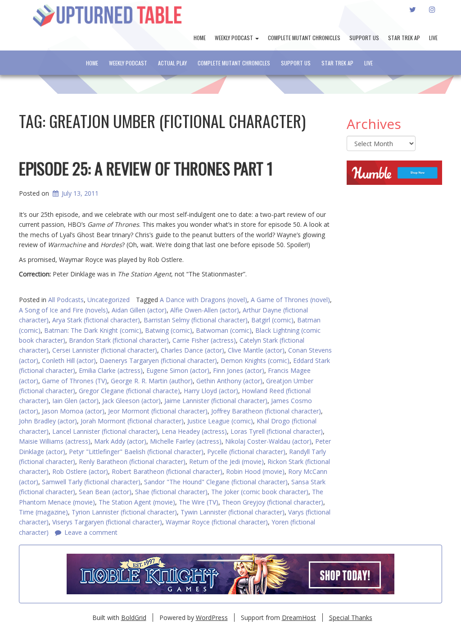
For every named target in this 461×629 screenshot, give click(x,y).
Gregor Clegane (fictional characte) (129, 390)
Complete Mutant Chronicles (304, 37)
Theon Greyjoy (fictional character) (272, 502)
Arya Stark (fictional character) (96, 320)
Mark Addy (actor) (120, 441)
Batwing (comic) (168, 330)
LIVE (433, 37)
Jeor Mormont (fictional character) (158, 411)
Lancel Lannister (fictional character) (105, 431)
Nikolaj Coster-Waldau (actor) (268, 441)
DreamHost (299, 617)
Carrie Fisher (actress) (204, 340)
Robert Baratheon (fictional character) (167, 471)
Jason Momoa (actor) (73, 411)
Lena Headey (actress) (194, 431)
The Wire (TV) (198, 502)
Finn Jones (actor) (238, 370)
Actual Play (172, 63)
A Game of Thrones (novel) (290, 299)
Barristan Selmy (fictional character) (196, 320)
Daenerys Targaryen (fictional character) (158, 360)
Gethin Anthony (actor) (229, 380)
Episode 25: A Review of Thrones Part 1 (146, 168)
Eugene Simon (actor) (177, 370)
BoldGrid (133, 617)
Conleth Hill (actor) (69, 360)
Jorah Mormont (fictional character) (132, 421)
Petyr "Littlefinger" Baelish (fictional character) (136, 451)
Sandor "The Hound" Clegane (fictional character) (216, 481)
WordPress (212, 617)
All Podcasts (66, 299)
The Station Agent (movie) (137, 502)
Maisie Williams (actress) (54, 441)
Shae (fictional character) (171, 491)
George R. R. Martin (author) (152, 380)
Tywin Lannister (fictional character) (233, 512)
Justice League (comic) (220, 421)
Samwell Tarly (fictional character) (91, 481)
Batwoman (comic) (224, 330)
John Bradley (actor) (48, 421)
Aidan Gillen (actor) (139, 310)
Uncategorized (108, 299)
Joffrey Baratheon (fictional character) (266, 411)
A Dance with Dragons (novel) (203, 299)
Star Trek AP (404, 37)
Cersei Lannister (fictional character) (104, 350)
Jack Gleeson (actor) (131, 400)
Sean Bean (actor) (105, 491)
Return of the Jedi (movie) (226, 461)
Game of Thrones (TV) (74, 380)
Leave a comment (91, 532)
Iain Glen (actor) (75, 400)
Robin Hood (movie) (255, 471)
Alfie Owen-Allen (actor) (204, 310)
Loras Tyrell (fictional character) (276, 431)
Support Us (364, 37)
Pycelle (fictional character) (246, 451)
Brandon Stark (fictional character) (119, 340)
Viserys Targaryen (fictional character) (107, 522)
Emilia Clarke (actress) (111, 370)
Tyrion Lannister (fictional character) (124, 512)
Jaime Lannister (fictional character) (215, 400)
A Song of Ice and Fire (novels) (63, 310)
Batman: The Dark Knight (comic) (92, 330)
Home (200, 37)
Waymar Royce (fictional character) (217, 522)
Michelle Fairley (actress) (185, 441)
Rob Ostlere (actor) (80, 471)
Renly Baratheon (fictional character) (132, 461)
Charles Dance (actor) (192, 350)
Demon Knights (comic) (255, 360)
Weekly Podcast (234, 37)
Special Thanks (350, 617)
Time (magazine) (43, 512)
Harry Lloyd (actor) (211, 390)
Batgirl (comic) (272, 320)
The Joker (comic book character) (259, 491)
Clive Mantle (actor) (256, 350)
